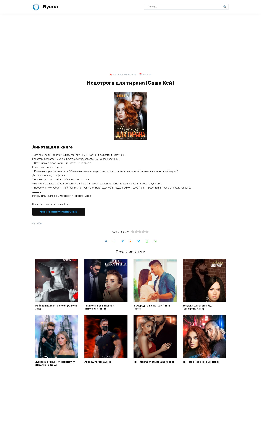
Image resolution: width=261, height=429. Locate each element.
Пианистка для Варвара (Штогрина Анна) (99, 307)
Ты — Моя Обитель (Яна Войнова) (154, 361)
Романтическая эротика (124, 74)
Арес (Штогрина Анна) (98, 361)
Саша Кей (37, 223)
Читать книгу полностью (58, 211)
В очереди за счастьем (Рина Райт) (152, 307)
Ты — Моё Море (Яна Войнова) (201, 361)
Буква (50, 7)
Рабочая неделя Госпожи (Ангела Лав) (56, 307)
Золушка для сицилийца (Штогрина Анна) (197, 307)
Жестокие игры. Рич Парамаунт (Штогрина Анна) (55, 363)
